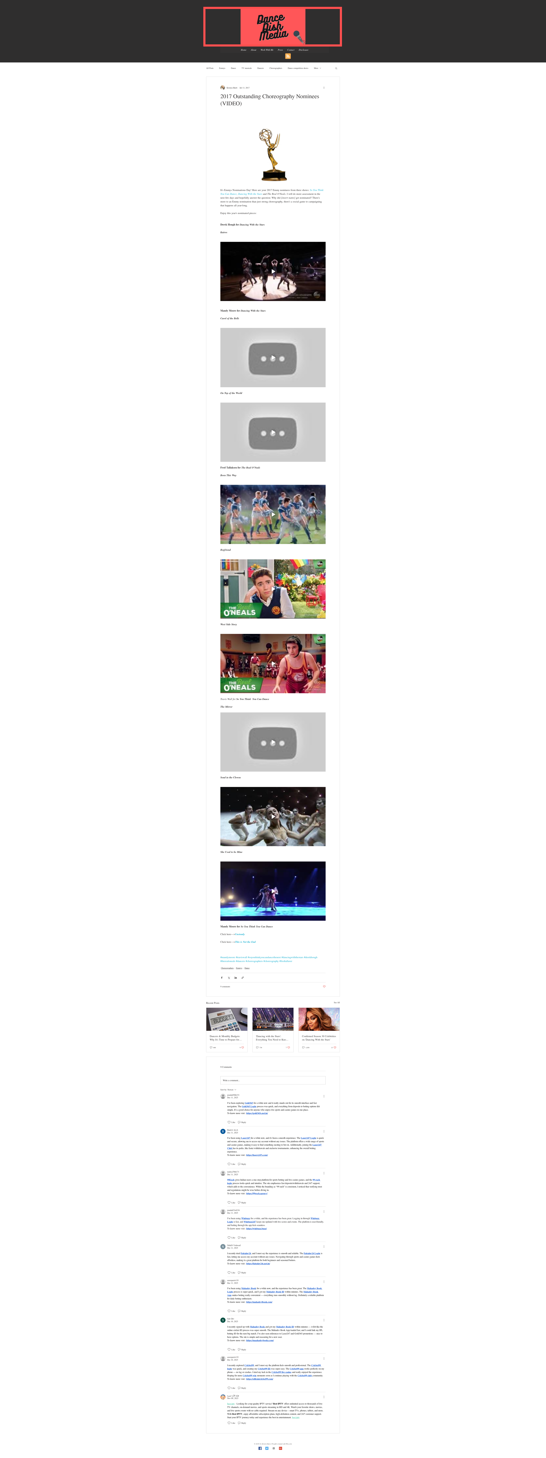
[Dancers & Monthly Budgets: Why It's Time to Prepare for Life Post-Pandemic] (226, 1019)
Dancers (260, 68)
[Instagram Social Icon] (273, 1448)
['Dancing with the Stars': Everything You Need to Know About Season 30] (273, 1019)
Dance (233, 68)
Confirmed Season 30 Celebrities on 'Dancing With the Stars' (319, 1037)
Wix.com (289, 1444)
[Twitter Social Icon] (266, 1448)
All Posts (209, 68)
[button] (336, 68)
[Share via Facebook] (221, 977)
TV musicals (247, 68)
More (316, 68)
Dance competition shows (298, 68)
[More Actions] (324, 1096)
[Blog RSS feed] (288, 56)
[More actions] (324, 87)
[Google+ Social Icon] (280, 1448)
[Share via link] (242, 977)
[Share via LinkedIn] (235, 977)
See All (337, 1002)
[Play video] (273, 271)
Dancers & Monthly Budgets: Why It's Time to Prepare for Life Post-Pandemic (225, 1037)
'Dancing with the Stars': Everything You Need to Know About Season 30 (272, 1037)
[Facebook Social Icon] (260, 1448)
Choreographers (275, 68)
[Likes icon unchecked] (229, 1122)
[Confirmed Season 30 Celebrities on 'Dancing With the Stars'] (319, 1019)
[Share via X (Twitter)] (228, 977)
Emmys (222, 68)
